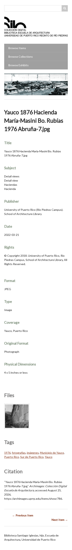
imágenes (33, 452)
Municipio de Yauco (52, 452)
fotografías (19, 452)
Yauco (48, 457)
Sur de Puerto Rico (32, 457)
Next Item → (60, 519)
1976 (7, 452)
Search (65, 8)
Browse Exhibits (18, 65)
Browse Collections (20, 56)
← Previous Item (22, 515)
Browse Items (17, 48)
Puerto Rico (11, 457)
